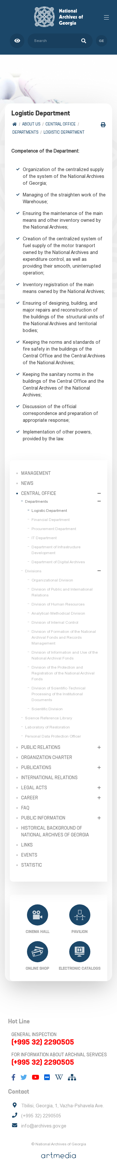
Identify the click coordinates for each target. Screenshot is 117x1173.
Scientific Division (47, 709)
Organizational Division (52, 580)
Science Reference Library (48, 718)
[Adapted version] (17, 40)
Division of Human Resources (58, 604)
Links (27, 845)
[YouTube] (35, 1077)
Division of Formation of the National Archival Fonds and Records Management (64, 637)
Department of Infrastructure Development (56, 550)
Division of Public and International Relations (62, 592)
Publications (36, 767)
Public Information (43, 818)
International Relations (49, 777)
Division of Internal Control (55, 622)
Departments (25, 132)
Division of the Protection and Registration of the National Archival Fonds (63, 673)
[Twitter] (23, 1077)
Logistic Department (64, 132)
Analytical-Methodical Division (58, 613)
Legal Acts (34, 788)
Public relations (40, 747)
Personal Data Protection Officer (53, 736)
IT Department (44, 538)
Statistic (31, 865)
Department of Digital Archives (58, 562)
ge (101, 41)
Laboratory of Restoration (47, 727)
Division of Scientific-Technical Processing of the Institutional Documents (58, 694)
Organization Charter (46, 757)
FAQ (25, 808)
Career (29, 798)
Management (36, 473)
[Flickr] (47, 1077)
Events (29, 855)
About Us (31, 124)
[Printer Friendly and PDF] (103, 124)
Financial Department (51, 519)
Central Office (61, 124)
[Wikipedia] (59, 1077)
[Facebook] (13, 1077)
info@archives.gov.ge (43, 1125)
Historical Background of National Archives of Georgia (55, 831)
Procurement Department (54, 529)
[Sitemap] (72, 1077)
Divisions (33, 571)
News (27, 483)
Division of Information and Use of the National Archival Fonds (65, 655)
